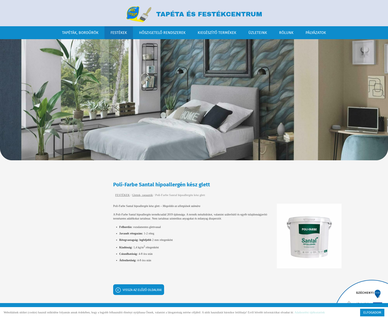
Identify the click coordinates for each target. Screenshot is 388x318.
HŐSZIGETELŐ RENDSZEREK (162, 32)
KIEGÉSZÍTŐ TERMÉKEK (217, 32)
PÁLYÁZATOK (316, 32)
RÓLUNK (286, 32)
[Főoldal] (138, 14)
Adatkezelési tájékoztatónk (309, 312)
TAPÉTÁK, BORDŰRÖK (80, 32)
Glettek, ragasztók (142, 195)
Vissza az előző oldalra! (142, 290)
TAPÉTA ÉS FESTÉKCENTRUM (209, 14)
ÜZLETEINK (257, 32)
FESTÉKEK (119, 32)
